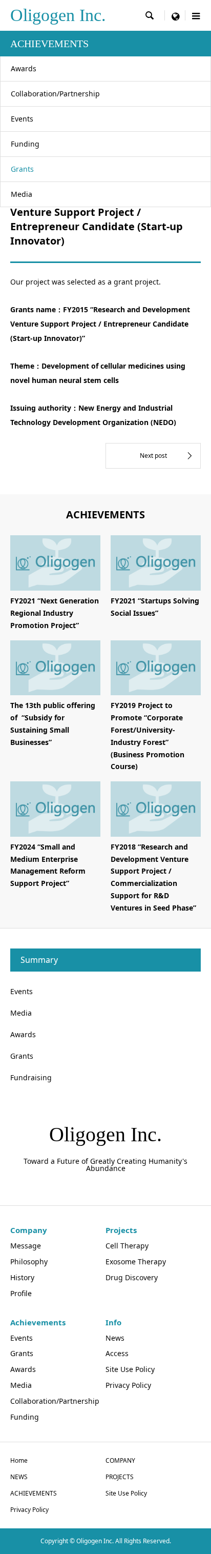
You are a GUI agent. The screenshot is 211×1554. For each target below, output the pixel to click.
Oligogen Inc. (58, 15)
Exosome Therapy (136, 1261)
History (22, 1277)
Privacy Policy (128, 1385)
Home (19, 1460)
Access (117, 1353)
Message (25, 1245)
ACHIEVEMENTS (33, 1493)
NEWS (19, 1476)
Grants (22, 169)
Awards (23, 68)
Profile (21, 1293)
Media (21, 194)
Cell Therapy (127, 1245)
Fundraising (31, 1077)
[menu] (175, 15)
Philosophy (29, 1261)
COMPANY (120, 1460)
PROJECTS (120, 1476)
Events (22, 119)
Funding (25, 144)
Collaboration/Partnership (55, 93)
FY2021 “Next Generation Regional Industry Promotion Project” (54, 613)
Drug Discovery (132, 1277)
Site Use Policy (130, 1369)
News (115, 1338)
